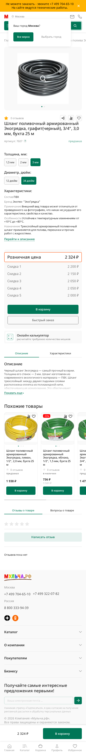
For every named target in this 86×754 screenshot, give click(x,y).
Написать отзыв (43, 537)
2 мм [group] (23, 162)
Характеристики (60, 353)
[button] (41, 106)
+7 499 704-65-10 (17, 594)
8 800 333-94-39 (16, 607)
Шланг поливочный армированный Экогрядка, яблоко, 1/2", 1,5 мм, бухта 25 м (57, 458)
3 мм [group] (35, 162)
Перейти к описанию (19, 239)
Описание (21, 353)
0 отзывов (16, 470)
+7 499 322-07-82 (46, 593)
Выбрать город (51, 37)
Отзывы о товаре (23, 510)
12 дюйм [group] (11, 181)
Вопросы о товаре (62, 510)
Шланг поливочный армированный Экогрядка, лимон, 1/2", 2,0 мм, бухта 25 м (20, 458)
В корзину (43, 309)
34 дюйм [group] (28, 181)
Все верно (23, 37)
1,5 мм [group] (10, 162)
